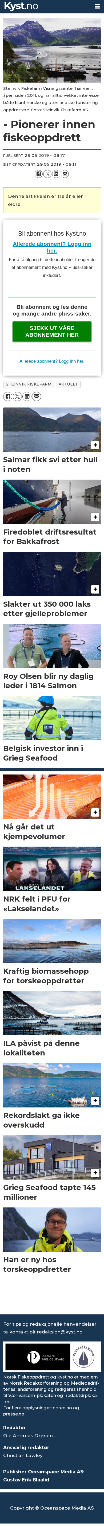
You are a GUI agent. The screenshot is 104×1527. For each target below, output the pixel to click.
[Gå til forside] (45, 6)
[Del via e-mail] (65, 174)
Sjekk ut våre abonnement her (52, 331)
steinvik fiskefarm (28, 384)
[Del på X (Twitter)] (47, 174)
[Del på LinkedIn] (56, 174)
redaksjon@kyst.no (59, 1332)
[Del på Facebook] (39, 174)
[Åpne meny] (97, 6)
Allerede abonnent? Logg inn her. (52, 361)
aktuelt (68, 384)
